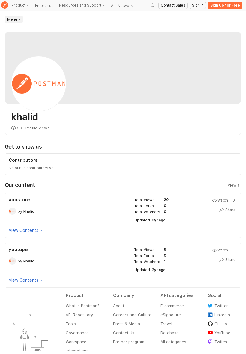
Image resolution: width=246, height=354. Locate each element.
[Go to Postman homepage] (4, 6)
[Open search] (153, 5)
